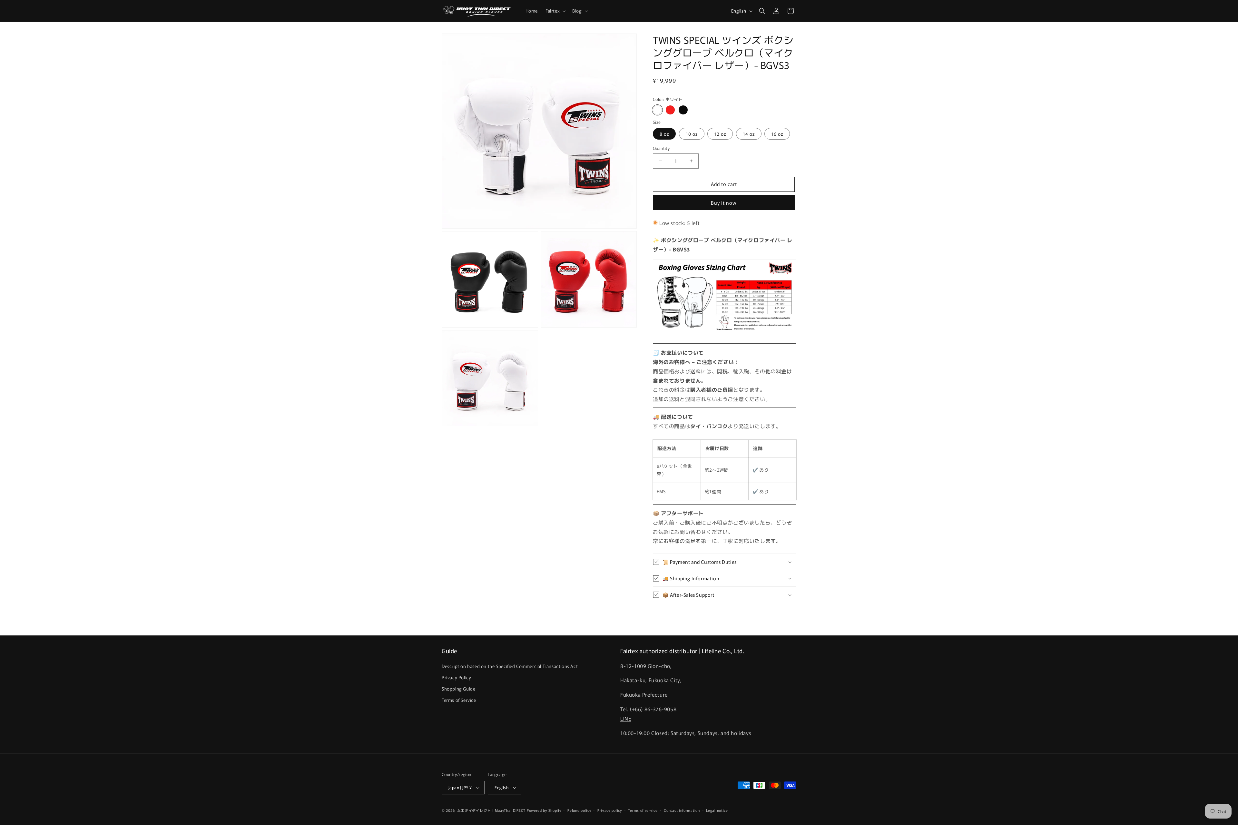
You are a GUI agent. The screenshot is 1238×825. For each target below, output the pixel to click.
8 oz (664, 134)
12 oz (720, 134)
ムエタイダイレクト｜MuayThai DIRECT (491, 810)
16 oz (777, 134)
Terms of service (642, 810)
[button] (555, 10)
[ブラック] (683, 109)
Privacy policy (609, 810)
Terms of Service (459, 700)
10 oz (692, 134)
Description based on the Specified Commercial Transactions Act (510, 666)
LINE (625, 718)
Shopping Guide (458, 688)
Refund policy (579, 810)
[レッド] (670, 109)
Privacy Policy (456, 677)
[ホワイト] (657, 109)
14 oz (749, 134)
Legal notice (717, 810)
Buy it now (724, 202)
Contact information (682, 810)
